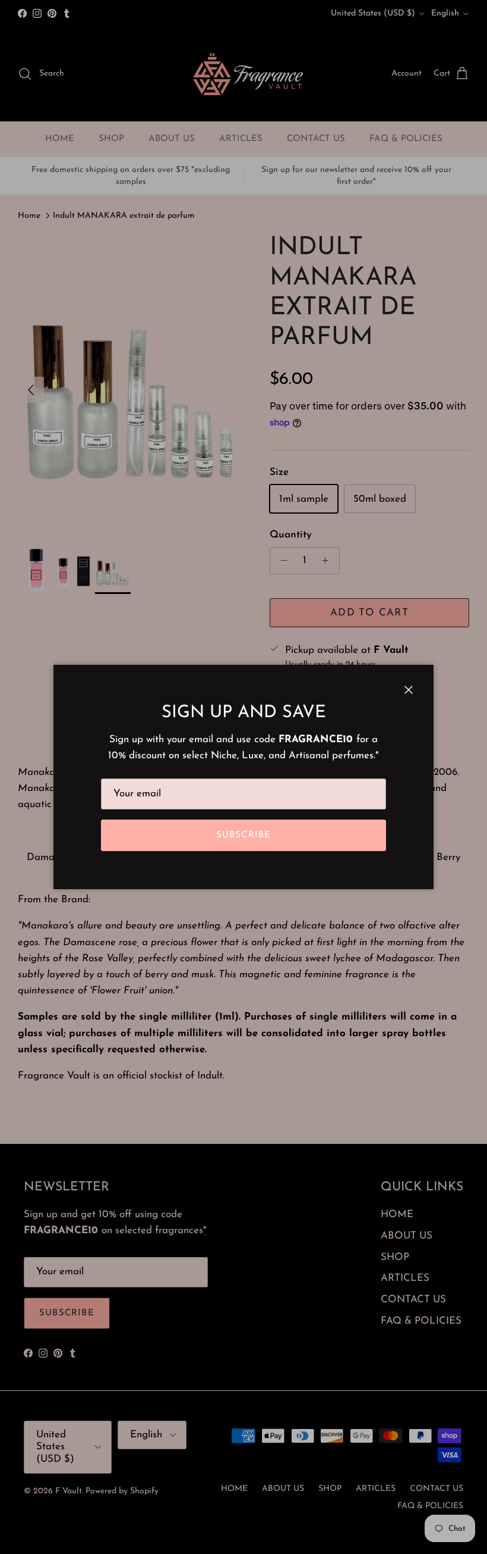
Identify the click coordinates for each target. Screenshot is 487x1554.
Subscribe (243, 835)
